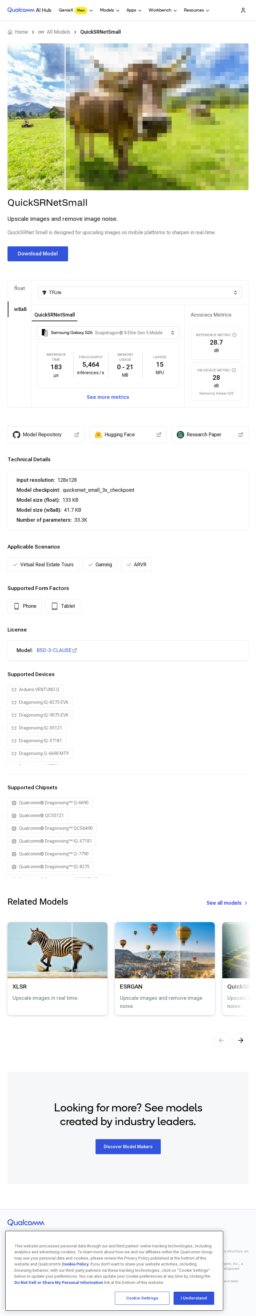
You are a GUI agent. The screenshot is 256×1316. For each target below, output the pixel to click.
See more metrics (108, 397)
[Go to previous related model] (221, 1040)
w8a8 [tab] (20, 309)
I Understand (194, 1298)
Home (21, 32)
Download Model (38, 254)
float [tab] (19, 288)
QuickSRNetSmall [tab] (54, 315)
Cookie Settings (142, 1298)
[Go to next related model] (241, 1040)
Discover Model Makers (128, 1146)
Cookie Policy (75, 1264)
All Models (58, 32)
